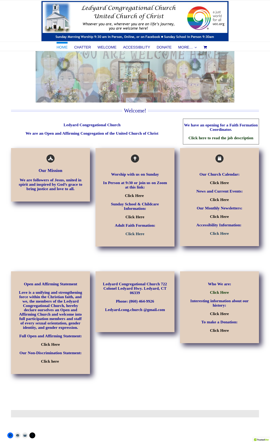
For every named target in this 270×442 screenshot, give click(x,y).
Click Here (135, 195)
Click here (50, 361)
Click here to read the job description (220, 138)
